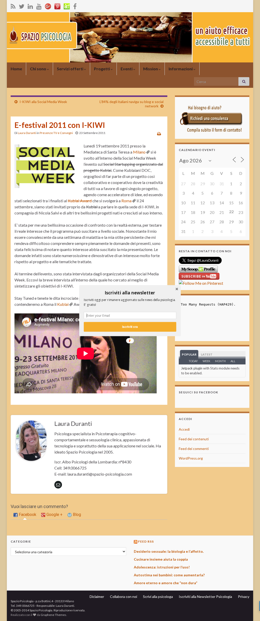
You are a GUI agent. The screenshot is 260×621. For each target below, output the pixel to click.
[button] (130, 293)
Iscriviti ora (130, 326)
